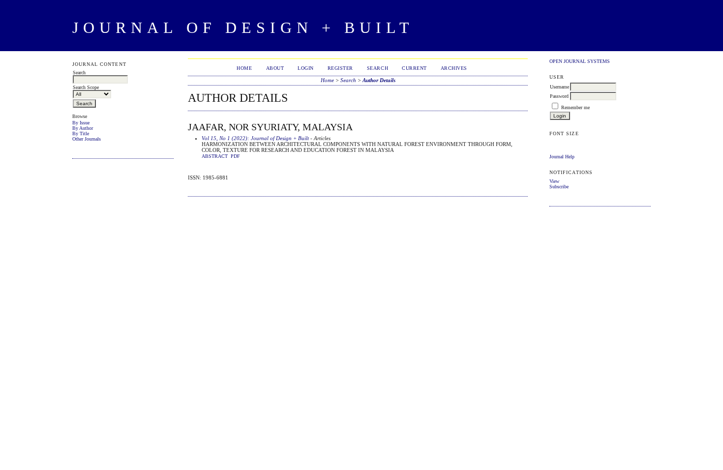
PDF (235, 156)
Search (377, 68)
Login (306, 68)
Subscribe (559, 186)
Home (244, 68)
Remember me (575, 107)
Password (559, 96)
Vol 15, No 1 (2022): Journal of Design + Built (255, 138)
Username (559, 86)
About (275, 68)
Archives (454, 68)
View (554, 181)
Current (414, 68)
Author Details (378, 80)
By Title (80, 133)
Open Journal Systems (579, 61)
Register (340, 68)
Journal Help (561, 156)
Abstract (215, 156)
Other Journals (86, 139)
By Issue (81, 122)
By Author (82, 128)
